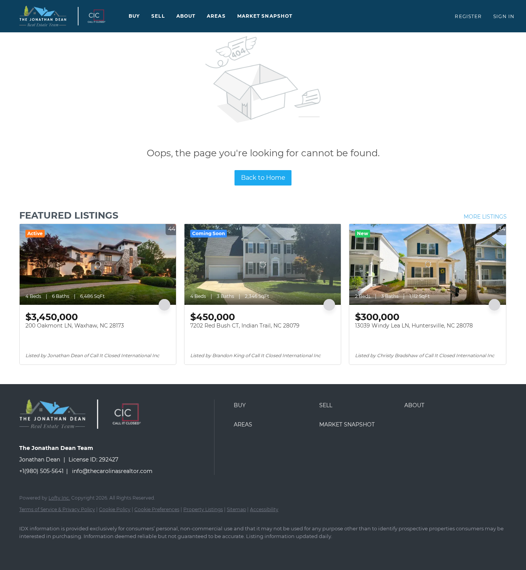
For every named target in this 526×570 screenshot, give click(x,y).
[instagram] (51, 549)
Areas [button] (216, 16)
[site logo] (58, 434)
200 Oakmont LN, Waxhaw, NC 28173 (74, 325)
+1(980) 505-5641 (41, 471)
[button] (42, 16)
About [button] (186, 16)
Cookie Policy (115, 509)
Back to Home (263, 177)
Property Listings (203, 509)
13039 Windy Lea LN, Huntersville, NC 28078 (414, 325)
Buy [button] (134, 16)
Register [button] (468, 16)
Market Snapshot (265, 16)
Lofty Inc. (59, 498)
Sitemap (236, 509)
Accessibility (264, 509)
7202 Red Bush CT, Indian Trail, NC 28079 (245, 325)
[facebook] (28, 549)
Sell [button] (157, 16)
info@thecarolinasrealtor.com (112, 471)
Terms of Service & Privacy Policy (57, 509)
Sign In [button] (503, 16)
